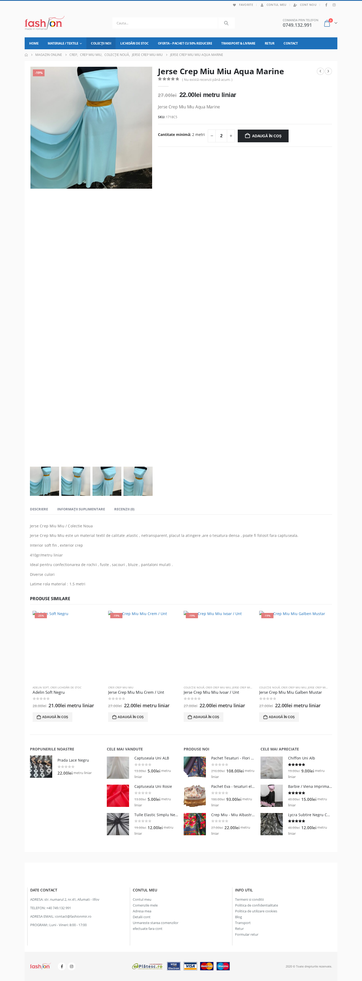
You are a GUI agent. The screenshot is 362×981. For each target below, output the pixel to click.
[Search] (226, 23)
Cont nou (308, 5)
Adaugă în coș (266, 136)
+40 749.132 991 (58, 908)
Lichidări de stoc (134, 43)
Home (33, 43)
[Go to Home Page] (26, 55)
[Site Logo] (44, 23)
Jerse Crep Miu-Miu (245, 687)
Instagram (72, 966)
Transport (243, 923)
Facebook (62, 966)
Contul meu (276, 5)
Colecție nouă (194, 687)
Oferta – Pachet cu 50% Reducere (185, 43)
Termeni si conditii (249, 899)
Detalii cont (142, 917)
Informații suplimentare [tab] (81, 509)
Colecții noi (101, 43)
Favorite (246, 5)
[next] (328, 71)
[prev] (320, 71)
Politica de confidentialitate (256, 905)
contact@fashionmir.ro (73, 916)
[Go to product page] (41, 766)
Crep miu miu (124, 687)
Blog (238, 917)
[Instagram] (333, 4)
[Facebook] (326, 4)
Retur (270, 43)
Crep (53, 687)
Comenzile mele (145, 905)
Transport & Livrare (238, 43)
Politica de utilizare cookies (256, 911)
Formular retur (246, 934)
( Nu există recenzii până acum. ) (207, 79)
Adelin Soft (41, 687)
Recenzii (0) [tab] (124, 509)
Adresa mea (142, 911)
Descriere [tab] (39, 509)
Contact (291, 43)
